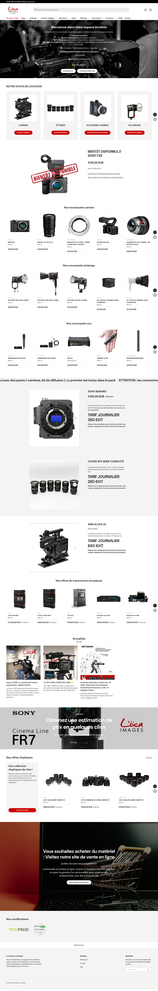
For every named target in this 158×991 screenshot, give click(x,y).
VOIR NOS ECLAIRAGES (134, 132)
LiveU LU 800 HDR (44, 615)
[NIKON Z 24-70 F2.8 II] (49, 225)
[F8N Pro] (79, 341)
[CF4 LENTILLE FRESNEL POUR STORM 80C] (108, 283)
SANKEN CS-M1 (102, 358)
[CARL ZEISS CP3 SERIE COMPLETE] (134, 779)
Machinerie (63, 18)
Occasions (109, 18)
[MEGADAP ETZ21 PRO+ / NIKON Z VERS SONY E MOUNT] (79, 225)
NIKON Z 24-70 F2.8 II (45, 242)
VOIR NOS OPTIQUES (60, 132)
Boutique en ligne (12, 18)
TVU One (70, 615)
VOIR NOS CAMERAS (23, 132)
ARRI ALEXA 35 (97, 524)
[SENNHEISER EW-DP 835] (19, 341)
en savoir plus (30, 1)
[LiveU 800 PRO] (19, 599)
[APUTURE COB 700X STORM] (19, 283)
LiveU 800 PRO (13, 615)
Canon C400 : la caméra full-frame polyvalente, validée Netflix (21, 683)
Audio (74, 18)
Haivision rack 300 (103, 615)
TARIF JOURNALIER (103, 417)
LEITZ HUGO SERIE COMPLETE (54, 800)
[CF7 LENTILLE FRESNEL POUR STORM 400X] (138, 283)
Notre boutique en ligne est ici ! (79, 882)
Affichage (83, 18)
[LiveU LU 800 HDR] (49, 599)
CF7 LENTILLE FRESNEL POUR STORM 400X (137, 301)
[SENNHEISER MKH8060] (138, 341)
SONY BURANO (97, 391)
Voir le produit (92, 528)
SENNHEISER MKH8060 (135, 358)
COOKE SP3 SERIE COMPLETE (106, 461)
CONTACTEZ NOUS (22, 810)
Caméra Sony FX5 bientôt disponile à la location (104, 174)
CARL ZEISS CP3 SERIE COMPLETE (131, 800)
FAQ (81, 967)
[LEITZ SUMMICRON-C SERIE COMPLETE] (96, 779)
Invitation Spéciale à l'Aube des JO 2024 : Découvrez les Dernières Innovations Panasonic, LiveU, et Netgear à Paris (95, 686)
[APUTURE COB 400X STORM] (49, 283)
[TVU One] (79, 599)
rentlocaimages (15, 982)
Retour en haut (79, 945)
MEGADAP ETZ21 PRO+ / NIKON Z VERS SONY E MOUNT (78, 243)
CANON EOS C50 (103, 242)
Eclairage (33, 18)
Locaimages (22, 982)
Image (23, 18)
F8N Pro (70, 358)
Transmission (96, 18)
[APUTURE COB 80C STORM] (79, 283)
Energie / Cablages (47, 18)
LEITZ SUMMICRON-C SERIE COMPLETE (95, 800)
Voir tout (79, 641)
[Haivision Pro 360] (138, 599)
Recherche (83, 960)
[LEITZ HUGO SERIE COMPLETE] (58, 779)
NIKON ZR (11, 242)
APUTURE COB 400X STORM (47, 300)
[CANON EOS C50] (108, 225)
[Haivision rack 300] (108, 599)
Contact (128, 18)
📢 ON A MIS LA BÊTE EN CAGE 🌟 (58, 682)
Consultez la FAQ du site (87, 71)
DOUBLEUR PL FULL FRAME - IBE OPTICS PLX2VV (138, 243)
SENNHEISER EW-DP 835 (17, 358)
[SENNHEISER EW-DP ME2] (49, 341)
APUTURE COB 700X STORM (18, 300)
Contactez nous (68, 71)
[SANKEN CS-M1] (108, 341)
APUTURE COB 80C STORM (77, 300)
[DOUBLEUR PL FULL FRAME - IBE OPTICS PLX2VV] (138, 225)
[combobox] (81, 10)
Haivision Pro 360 (133, 615)
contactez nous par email (79, 737)
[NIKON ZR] (19, 225)
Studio (120, 18)
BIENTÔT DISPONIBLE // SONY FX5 (104, 153)
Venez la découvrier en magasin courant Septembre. (105, 177)
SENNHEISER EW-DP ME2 (46, 358)
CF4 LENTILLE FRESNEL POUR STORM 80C (107, 301)
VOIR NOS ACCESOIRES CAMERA (97, 132)
